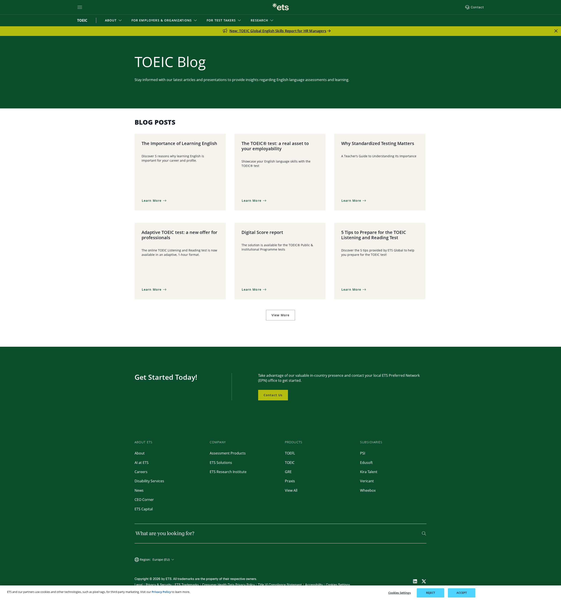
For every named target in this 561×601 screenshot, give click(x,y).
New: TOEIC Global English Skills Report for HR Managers (277, 30)
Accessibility (314, 585)
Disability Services (149, 481)
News (139, 490)
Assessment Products (228, 453)
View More (280, 315)
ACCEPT (461, 593)
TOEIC (290, 462)
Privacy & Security (159, 585)
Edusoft (366, 462)
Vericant (367, 481)
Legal (138, 585)
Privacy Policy (161, 592)
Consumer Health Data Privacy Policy (228, 585)
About (140, 453)
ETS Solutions (221, 462)
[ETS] (280, 7)
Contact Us (273, 395)
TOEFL (290, 453)
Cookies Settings (338, 585)
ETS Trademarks (187, 585)
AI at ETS (142, 462)
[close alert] (556, 31)
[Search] (423, 533)
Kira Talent (368, 471)
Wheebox (368, 490)
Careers (141, 471)
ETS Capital (144, 509)
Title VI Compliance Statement (280, 585)
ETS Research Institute (228, 471)
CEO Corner (144, 499)
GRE (288, 471)
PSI (362, 453)
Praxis (290, 481)
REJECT (430, 593)
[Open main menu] (79, 7)
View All (291, 490)
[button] (114, 20)
